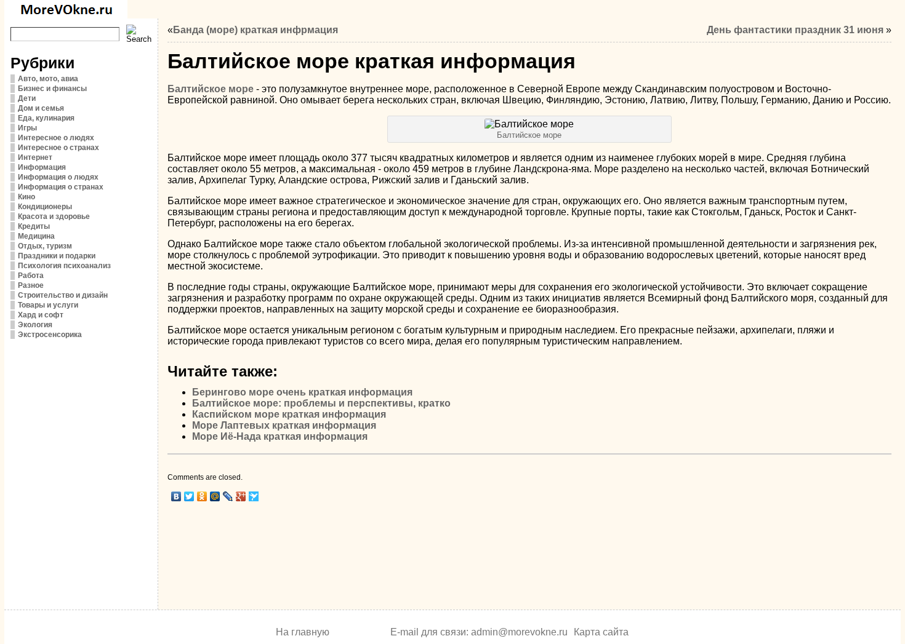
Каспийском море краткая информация (289, 414)
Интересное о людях (56, 137)
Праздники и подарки (56, 256)
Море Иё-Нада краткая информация (280, 436)
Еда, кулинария (46, 118)
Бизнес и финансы (52, 88)
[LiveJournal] (228, 496)
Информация (42, 167)
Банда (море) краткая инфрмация (255, 30)
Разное (31, 285)
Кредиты (34, 226)
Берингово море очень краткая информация (302, 392)
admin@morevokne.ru (519, 632)
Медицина (36, 236)
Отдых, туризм (45, 246)
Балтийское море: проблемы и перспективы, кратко (321, 403)
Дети (27, 98)
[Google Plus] (241, 496)
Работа (31, 275)
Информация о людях (58, 177)
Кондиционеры (45, 206)
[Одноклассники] (202, 496)
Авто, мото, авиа (48, 78)
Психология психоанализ (64, 265)
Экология (35, 324)
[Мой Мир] (215, 496)
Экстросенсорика (50, 334)
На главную (302, 632)
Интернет (35, 157)
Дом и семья (41, 108)
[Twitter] (189, 496)
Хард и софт (40, 315)
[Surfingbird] (253, 496)
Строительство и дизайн (63, 295)
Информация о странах (60, 187)
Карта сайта (601, 632)
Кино (26, 197)
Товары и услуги (48, 305)
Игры (27, 128)
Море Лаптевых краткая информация (284, 425)
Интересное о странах (58, 147)
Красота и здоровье (54, 216)
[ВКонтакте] (176, 496)
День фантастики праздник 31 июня (795, 30)
